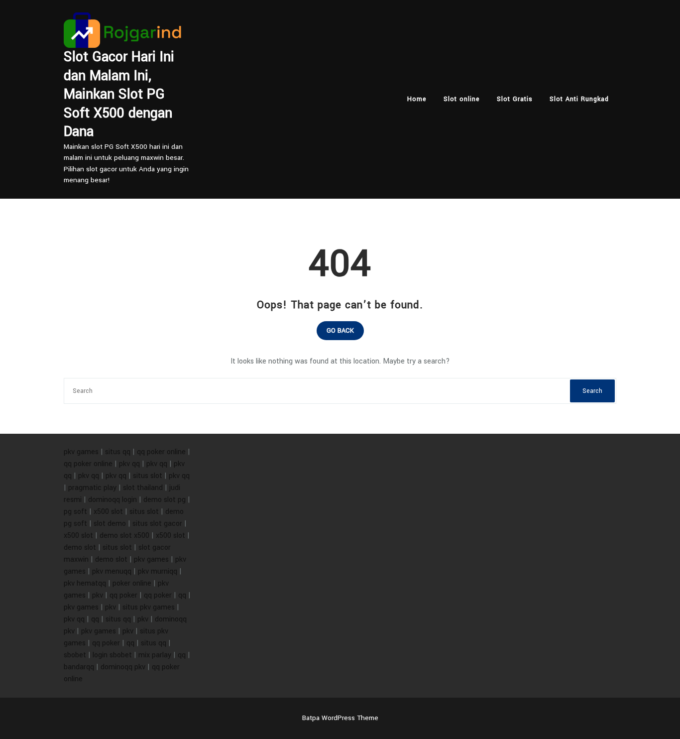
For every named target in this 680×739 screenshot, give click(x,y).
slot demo (110, 523)
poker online (132, 583)
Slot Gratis (515, 99)
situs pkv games (148, 607)
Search (592, 390)
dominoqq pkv (123, 667)
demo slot (80, 547)
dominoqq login (112, 499)
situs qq (117, 452)
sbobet (75, 655)
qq (182, 595)
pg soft (75, 511)
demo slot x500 (124, 535)
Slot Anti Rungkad (579, 99)
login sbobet (112, 655)
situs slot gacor (157, 523)
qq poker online (161, 452)
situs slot (147, 476)
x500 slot (108, 511)
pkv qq (129, 464)
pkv (97, 595)
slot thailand (143, 488)
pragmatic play (92, 488)
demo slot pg (164, 499)
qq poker (123, 595)
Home (417, 99)
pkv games (81, 452)
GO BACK (340, 330)
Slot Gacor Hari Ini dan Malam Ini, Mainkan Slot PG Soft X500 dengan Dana (119, 94)
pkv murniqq (157, 571)
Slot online (462, 99)
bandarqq (79, 667)
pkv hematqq (85, 583)
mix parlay (154, 655)
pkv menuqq (111, 571)
